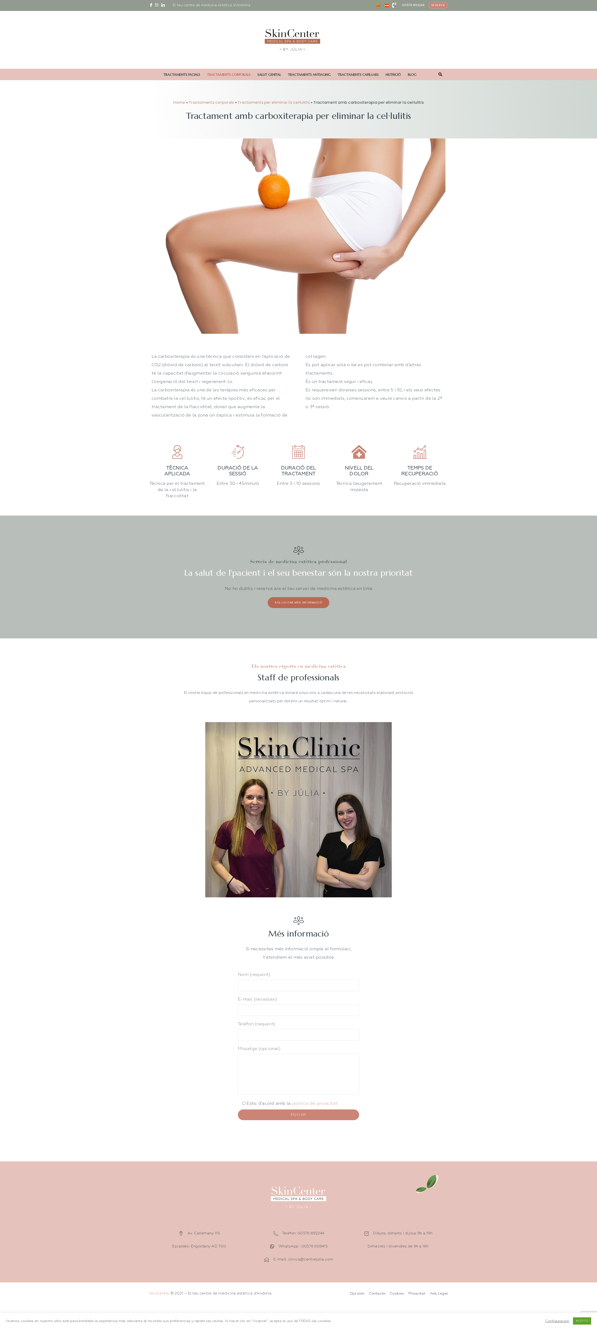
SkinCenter (159, 1293)
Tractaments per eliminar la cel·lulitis (274, 102)
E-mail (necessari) (257, 999)
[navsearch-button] (440, 74)
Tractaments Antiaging (309, 74)
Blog (412, 74)
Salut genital (269, 74)
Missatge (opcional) (259, 1049)
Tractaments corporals (228, 74)
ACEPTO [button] (582, 1320)
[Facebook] (151, 5)
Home (179, 102)
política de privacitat (314, 1103)
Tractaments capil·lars (358, 74)
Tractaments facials (181, 74)
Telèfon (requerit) (257, 1024)
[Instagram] (157, 5)
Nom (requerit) (254, 974)
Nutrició (393, 74)
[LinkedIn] (163, 5)
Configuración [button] (557, 1321)
